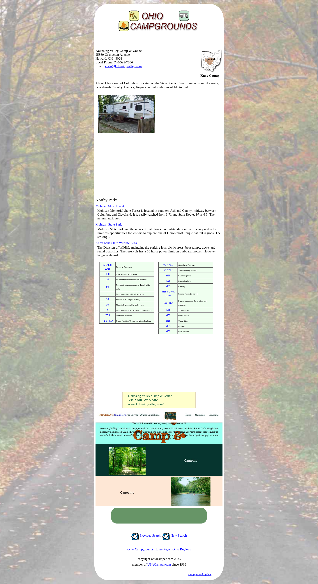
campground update (199, 574)
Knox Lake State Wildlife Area (116, 243)
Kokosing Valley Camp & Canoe (150, 396)
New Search (178, 535)
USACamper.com (159, 564)
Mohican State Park (109, 224)
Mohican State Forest (110, 206)
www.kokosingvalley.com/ (146, 404)
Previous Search (150, 535)
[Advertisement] (158, 41)
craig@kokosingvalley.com (123, 66)
